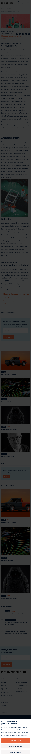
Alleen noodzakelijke (15, 746)
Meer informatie (15, 752)
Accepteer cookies (15, 740)
